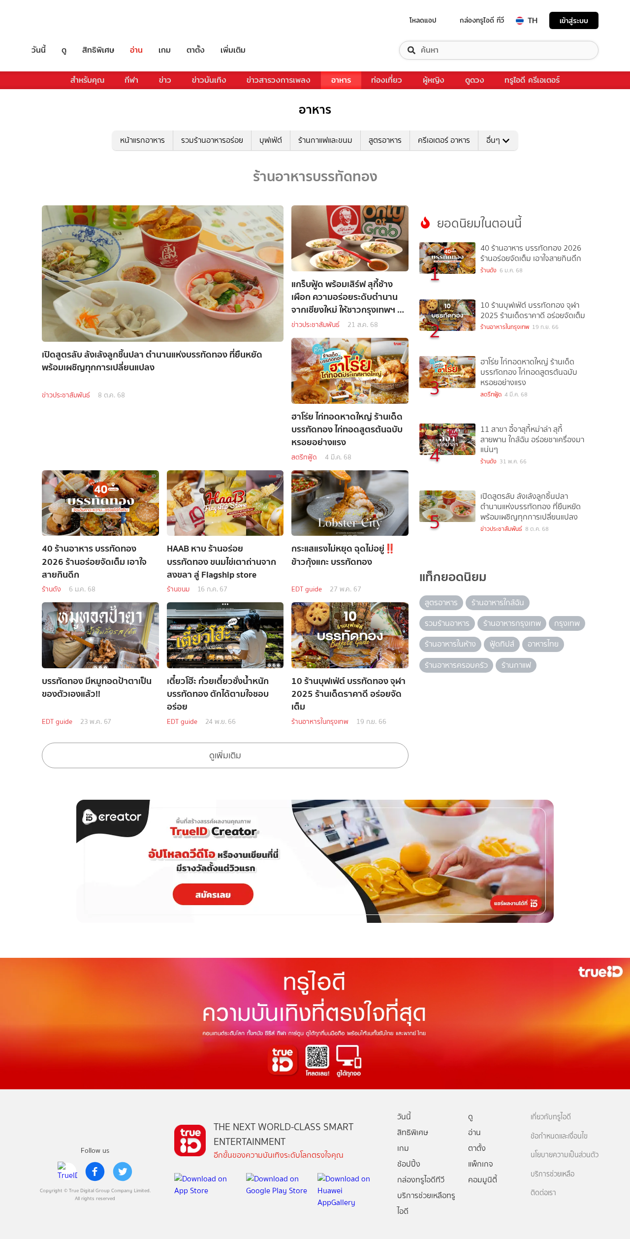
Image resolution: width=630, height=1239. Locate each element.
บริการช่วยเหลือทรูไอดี (426, 1203)
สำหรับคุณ (87, 80)
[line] (67, 1171)
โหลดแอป (423, 20)
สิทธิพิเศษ (98, 50)
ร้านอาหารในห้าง (450, 644)
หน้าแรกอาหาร (142, 140)
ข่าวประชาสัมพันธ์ (66, 395)
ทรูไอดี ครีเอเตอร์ (532, 80)
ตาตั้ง (196, 50)
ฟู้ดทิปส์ (502, 644)
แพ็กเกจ (480, 1164)
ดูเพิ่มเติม (225, 755)
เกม (164, 50)
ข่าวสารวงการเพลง (279, 80)
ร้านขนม (178, 589)
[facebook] (95, 1171)
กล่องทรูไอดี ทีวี (482, 20)
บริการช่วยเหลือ (552, 1174)
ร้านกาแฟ (516, 665)
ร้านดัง (51, 589)
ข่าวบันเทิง (209, 80)
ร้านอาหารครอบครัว (456, 665)
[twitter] (122, 1171)
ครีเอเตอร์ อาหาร (444, 140)
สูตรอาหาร (385, 140)
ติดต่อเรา (543, 1193)
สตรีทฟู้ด (304, 457)
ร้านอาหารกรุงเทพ (512, 623)
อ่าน (136, 50)
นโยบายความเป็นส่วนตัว (564, 1155)
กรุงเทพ (567, 623)
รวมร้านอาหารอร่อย (212, 140)
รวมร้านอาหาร (447, 623)
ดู (64, 50)
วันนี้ (39, 50)
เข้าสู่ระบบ (574, 20)
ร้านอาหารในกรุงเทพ (319, 722)
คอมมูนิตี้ (482, 1179)
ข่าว (165, 80)
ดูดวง (474, 80)
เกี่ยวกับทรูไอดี (551, 1117)
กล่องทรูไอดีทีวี (420, 1179)
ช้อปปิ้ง (408, 1164)
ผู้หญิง (433, 80)
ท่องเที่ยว (386, 80)
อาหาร (341, 80)
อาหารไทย (543, 644)
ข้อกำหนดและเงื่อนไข (559, 1136)
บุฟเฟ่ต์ (270, 140)
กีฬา (131, 80)
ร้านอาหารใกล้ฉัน (498, 602)
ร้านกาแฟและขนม (325, 140)
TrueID (61, 20)
